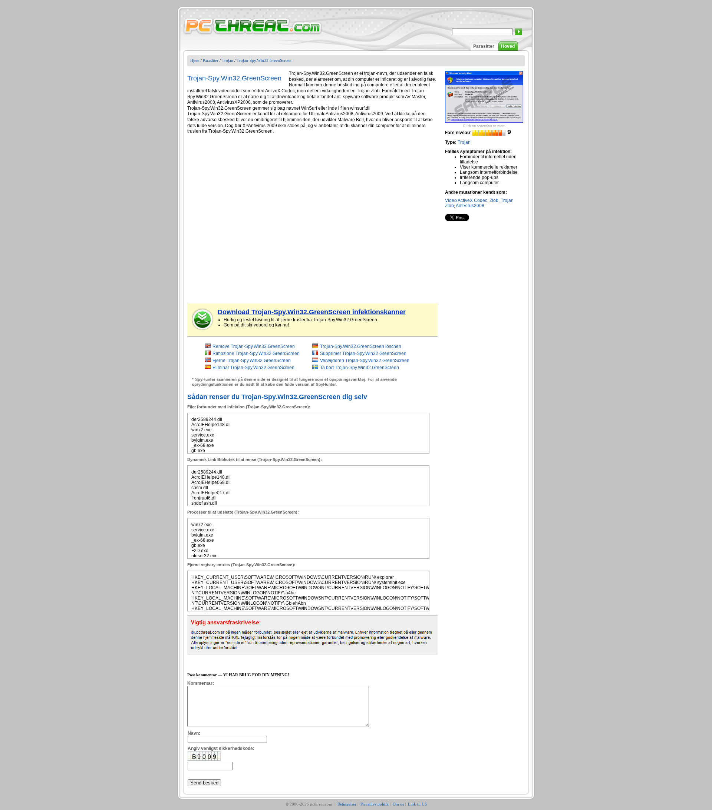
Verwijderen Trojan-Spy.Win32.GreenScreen (364, 360)
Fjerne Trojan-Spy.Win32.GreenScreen (251, 360)
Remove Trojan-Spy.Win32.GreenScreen (253, 346)
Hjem (195, 60)
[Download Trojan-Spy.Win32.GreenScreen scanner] (203, 319)
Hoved (508, 46)
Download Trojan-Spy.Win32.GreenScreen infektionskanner (312, 312)
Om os (398, 804)
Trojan (227, 60)
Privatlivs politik (374, 804)
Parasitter (483, 46)
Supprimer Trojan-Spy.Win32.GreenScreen (363, 353)
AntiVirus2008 (470, 205)
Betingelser (346, 804)
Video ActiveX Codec (466, 200)
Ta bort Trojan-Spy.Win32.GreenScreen (359, 367)
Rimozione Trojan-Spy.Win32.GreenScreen (256, 353)
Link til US (417, 804)
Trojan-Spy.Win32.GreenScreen (264, 60)
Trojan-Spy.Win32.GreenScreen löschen (360, 346)
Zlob (494, 200)
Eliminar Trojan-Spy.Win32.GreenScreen (253, 367)
